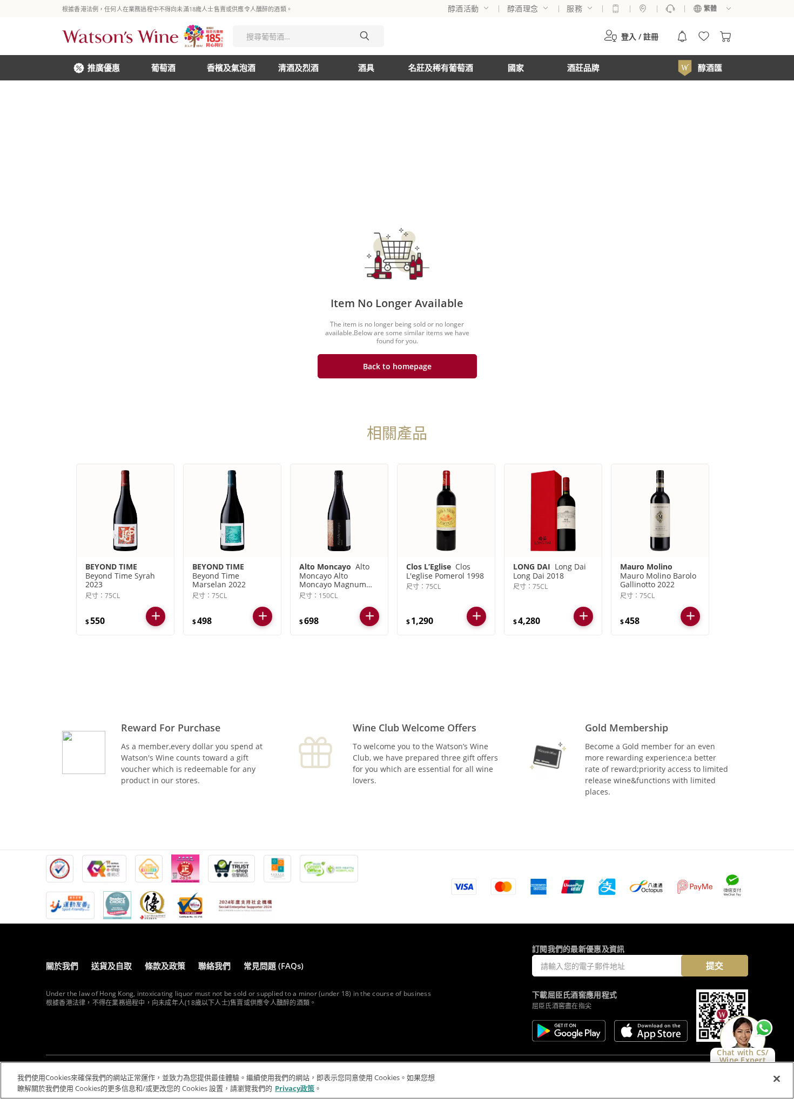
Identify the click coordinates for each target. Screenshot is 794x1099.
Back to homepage (397, 366)
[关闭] (777, 1079)
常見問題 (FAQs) (274, 965)
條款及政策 (165, 965)
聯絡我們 (214, 965)
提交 (714, 966)
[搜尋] (364, 36)
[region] (397, 1080)
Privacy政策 (294, 1088)
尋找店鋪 (643, 8)
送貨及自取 (111, 965)
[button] (631, 36)
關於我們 (62, 965)
